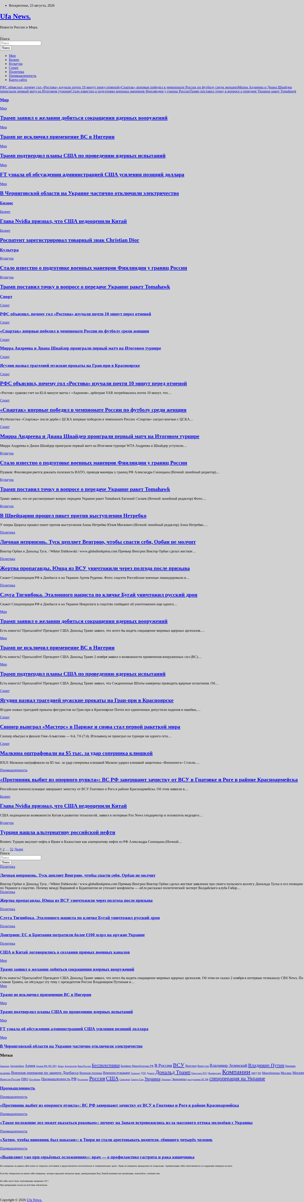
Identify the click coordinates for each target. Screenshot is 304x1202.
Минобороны (271, 1073)
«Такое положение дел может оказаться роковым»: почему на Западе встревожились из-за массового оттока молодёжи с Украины (126, 1122)
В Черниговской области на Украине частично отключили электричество (89, 193)
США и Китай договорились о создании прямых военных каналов (65, 952)
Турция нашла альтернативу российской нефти (57, 832)
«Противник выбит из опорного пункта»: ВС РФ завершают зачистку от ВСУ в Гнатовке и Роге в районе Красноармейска (149, 779)
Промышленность (22, 76)
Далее (18, 849)
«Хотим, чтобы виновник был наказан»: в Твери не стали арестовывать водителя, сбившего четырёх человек (106, 1139)
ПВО (24, 1079)
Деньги (150, 1073)
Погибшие (34, 1079)
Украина (152, 1078)
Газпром (135, 1073)
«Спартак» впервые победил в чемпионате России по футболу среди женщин (178, 87)
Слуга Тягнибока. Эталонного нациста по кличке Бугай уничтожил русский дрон (98, 595)
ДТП (143, 1073)
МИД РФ (256, 1073)
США (112, 1078)
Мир (12, 56)
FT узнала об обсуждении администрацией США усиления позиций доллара (92, 174)
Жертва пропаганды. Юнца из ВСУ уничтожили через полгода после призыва (95, 568)
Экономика (179, 1079)
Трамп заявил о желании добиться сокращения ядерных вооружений (84, 118)
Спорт (13, 68)
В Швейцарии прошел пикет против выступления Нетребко (73, 515)
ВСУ (178, 1065)
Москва (286, 1073)
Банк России (84, 1066)
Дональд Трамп (173, 1072)
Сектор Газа (137, 1079)
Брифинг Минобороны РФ (137, 1066)
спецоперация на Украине (237, 1078)
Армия (30, 1066)
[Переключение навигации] (2, 36)
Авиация (4, 1066)
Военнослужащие (116, 1073)
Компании (236, 1071)
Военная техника (90, 1073)
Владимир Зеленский (228, 1065)
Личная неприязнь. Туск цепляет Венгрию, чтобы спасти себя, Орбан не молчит (98, 542)
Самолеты (125, 1079)
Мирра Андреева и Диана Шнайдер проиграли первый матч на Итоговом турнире (80, 348)
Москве (298, 1073)
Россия (97, 1078)
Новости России (10, 1079)
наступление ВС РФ (198, 1079)
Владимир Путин (266, 1065)
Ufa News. (15, 16)
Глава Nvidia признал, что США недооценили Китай (63, 221)
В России (163, 1065)
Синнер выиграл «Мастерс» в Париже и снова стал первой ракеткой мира (90, 727)
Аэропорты (71, 1066)
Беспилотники (106, 1065)
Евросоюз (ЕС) (199, 1073)
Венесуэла (203, 1066)
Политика (16, 72)
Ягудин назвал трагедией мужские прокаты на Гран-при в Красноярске (70, 365)
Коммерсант (214, 1073)
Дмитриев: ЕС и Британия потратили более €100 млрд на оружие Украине (72, 934)
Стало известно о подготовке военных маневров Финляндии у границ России (130, 91)
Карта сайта (18, 80)
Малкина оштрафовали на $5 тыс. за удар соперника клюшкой (76, 753)
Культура (15, 64)
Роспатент (82, 1079)
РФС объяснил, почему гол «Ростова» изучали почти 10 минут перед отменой (59, 87)
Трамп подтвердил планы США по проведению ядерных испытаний (83, 155)
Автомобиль (17, 1066)
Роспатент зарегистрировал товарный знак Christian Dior (69, 240)
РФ (74, 1079)
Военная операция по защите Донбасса (45, 1072)
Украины (166, 1079)
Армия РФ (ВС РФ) (46, 1066)
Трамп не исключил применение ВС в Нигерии (57, 137)
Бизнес (14, 60)
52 (11, 849)
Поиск (5, 39)
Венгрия (191, 1066)
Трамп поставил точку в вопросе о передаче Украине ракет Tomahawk (243, 91)
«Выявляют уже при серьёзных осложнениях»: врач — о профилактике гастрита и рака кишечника (97, 1157)
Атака (61, 1066)
